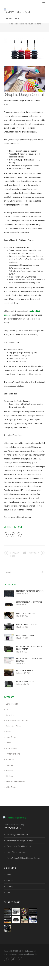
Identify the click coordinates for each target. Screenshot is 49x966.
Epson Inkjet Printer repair (17, 834)
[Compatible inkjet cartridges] (22, 14)
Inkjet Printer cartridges (16, 852)
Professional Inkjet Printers (28, 24)
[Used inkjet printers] (7, 911)
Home (10, 24)
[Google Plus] (19, 534)
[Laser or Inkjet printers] (33, 919)
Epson (8, 731)
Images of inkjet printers (26, 624)
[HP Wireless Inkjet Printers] (16, 919)
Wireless (9, 776)
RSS (8, 892)
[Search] (42, 572)
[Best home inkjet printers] (7, 919)
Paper (8, 742)
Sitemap (10, 886)
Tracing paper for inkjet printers (19, 846)
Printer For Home (13, 754)
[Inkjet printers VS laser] (7, 928)
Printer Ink (10, 759)
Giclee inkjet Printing (25, 670)
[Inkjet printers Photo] (33, 911)
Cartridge (10, 715)
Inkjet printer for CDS (25, 613)
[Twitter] (12, 534)
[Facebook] (6, 534)
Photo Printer (11, 748)
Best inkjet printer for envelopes (30, 591)
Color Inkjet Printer (13, 726)
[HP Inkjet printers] (24, 919)
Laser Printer (11, 737)
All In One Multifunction (15, 781)
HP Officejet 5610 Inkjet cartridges (20, 840)
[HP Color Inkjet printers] (16, 911)
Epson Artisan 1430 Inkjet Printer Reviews (23, 858)
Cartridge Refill (12, 704)
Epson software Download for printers (29, 659)
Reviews (9, 765)
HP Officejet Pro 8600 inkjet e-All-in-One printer (30, 647)
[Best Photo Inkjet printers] (24, 911)
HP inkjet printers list (25, 681)
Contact (10, 880)
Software (9, 770)
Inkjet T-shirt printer (25, 635)
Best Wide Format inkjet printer (29, 602)
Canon (8, 709)
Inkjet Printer (11, 787)
